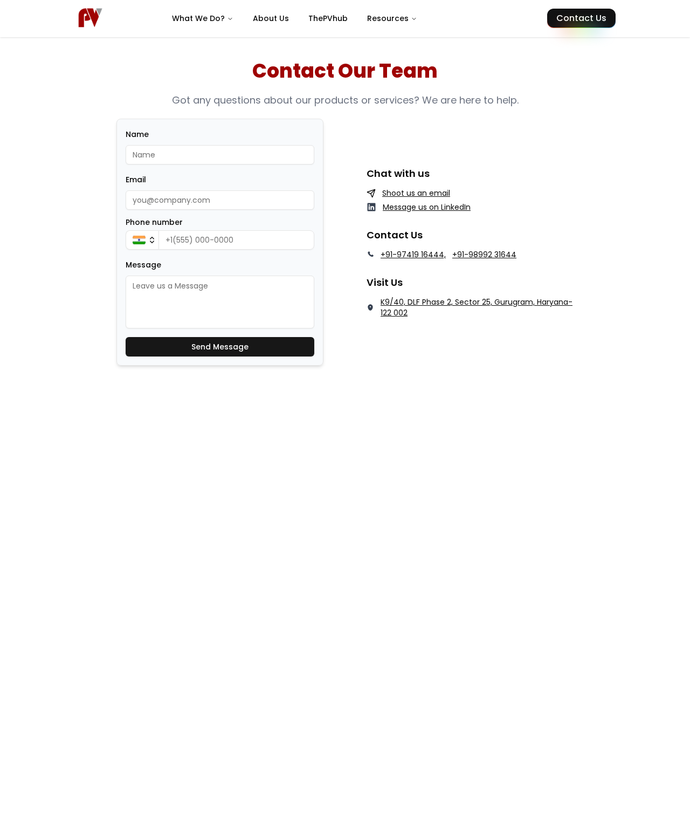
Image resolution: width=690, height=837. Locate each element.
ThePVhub (328, 18)
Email (136, 179)
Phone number (154, 222)
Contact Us (581, 18)
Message (143, 264)
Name (137, 134)
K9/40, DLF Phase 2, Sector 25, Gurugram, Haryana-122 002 (476, 307)
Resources (388, 18)
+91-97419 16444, (413, 254)
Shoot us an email (416, 193)
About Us (271, 18)
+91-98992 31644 (484, 254)
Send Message (220, 346)
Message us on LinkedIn (427, 207)
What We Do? (198, 18)
